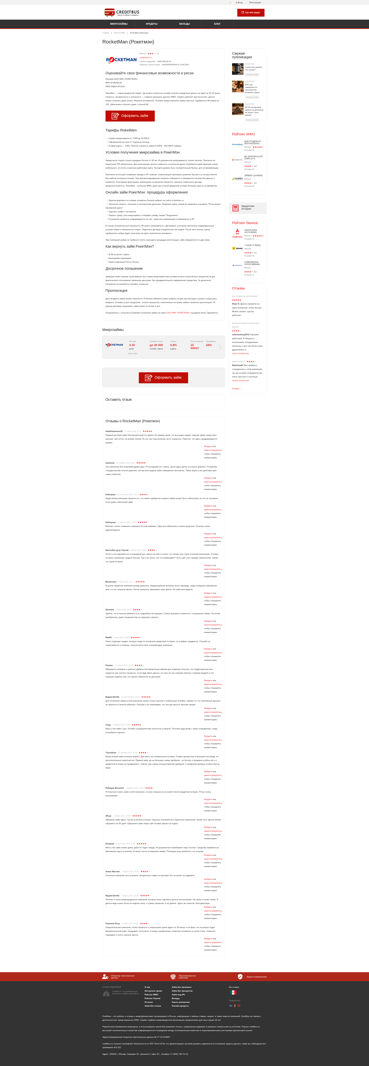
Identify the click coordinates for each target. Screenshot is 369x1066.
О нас (147, 987)
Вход (240, 2)
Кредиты (152, 24)
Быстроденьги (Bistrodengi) (245, 296)
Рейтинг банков (245, 223)
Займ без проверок (181, 987)
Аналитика (249, 64)
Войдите (208, 446)
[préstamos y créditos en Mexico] (233, 992)
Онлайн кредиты (180, 1006)
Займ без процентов (182, 991)
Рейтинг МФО (119, 33)
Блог (217, 24)
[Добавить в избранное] (230, 2)
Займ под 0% (178, 994)
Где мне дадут (252, 12)
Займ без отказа (153, 1006)
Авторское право (153, 991)
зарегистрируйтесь (213, 450)
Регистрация (255, 2)
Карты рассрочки (181, 1002)
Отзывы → (237, 388)
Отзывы (238, 288)
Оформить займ (134, 116)
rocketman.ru (145, 57)
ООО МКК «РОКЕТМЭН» (178, 313)
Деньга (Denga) (238, 361)
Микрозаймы (119, 24)
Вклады (184, 24)
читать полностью (240, 353)
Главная (105, 33)
